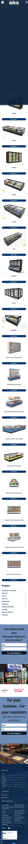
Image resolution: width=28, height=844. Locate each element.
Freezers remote (17, 822)
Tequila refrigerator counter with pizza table (8, 807)
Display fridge (5, 824)
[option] (11, 690)
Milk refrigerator (5, 815)
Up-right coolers (5, 805)
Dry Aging (4, 609)
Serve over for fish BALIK (19, 805)
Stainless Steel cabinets (8, 607)
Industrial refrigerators (19, 807)
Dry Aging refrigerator (6, 817)
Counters (4, 810)
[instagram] (1, 836)
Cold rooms (5, 615)
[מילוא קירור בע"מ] (14, 3)
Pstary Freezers (6, 601)
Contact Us (4, 780)
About (3, 776)
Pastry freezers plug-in (19, 813)
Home (3, 774)
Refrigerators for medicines (9, 590)
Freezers (4, 596)
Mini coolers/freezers (7, 612)
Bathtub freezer (17, 820)
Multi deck (4, 593)
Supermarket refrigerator (19, 810)
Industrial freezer (5, 820)
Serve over (4, 599)
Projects (3, 783)
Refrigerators (5, 604)
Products (4, 778)
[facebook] (1, 833)
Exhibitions (4, 785)
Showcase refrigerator (6, 822)
